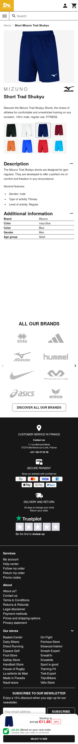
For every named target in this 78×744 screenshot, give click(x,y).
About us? (10, 591)
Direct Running (13, 646)
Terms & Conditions (16, 600)
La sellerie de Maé (15, 673)
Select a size (39, 738)
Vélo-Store (48, 682)
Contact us (39, 439)
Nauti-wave (10, 682)
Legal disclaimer (14, 609)
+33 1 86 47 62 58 (39, 452)
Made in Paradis (14, 678)
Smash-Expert (50, 651)
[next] (75, 365)
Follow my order (14, 568)
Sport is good (49, 664)
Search (22, 16)
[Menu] (4, 16)
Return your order (39, 510)
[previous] (2, 365)
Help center (11, 564)
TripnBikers (48, 678)
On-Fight (46, 637)
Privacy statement (15, 622)
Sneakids (47, 660)
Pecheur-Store (50, 641)
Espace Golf (11, 651)
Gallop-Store (11, 660)
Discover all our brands (39, 407)
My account (10, 559)
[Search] (14, 16)
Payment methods (15, 613)
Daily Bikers (11, 641)
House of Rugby (14, 669)
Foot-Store (10, 655)
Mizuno (16, 89)
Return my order (14, 573)
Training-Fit (48, 669)
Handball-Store (13, 664)
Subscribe (61, 711)
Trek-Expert (48, 673)
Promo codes (12, 577)
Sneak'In (46, 655)
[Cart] (74, 6)
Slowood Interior (51, 646)
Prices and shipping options (21, 618)
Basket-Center (12, 637)
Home (7, 25)
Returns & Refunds (16, 604)
